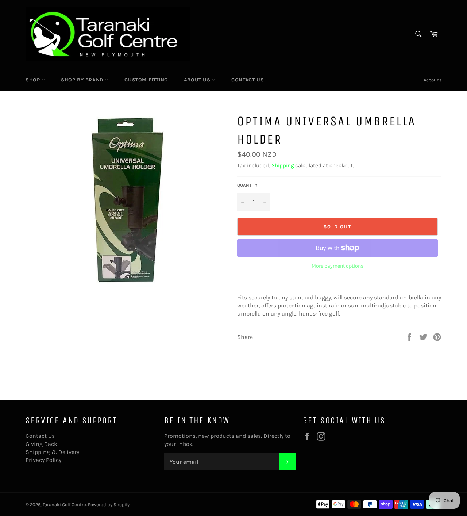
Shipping (282, 165)
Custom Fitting (145, 80)
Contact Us (247, 80)
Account (432, 80)
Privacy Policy (43, 459)
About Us (198, 80)
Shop (34, 80)
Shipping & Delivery (52, 451)
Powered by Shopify (109, 504)
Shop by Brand (83, 80)
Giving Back (41, 443)
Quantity (247, 185)
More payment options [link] (337, 266)
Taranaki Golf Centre (64, 504)
